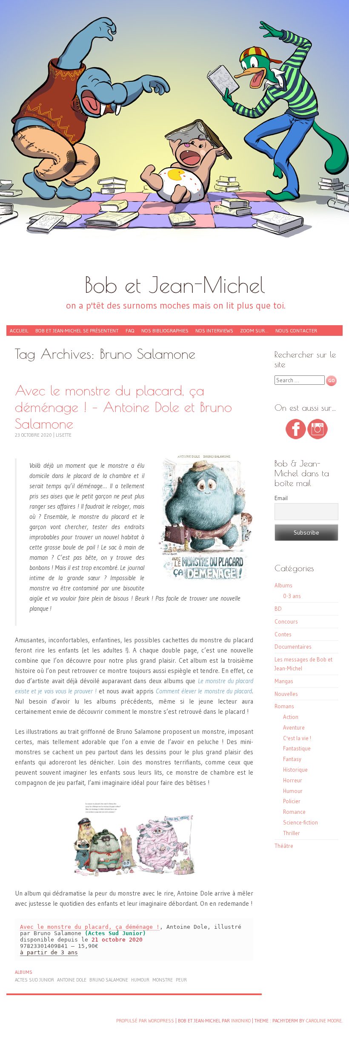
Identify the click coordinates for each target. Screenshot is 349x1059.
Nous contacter (296, 330)
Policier (291, 801)
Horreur (292, 780)
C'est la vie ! (297, 738)
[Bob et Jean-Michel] (174, 140)
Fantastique (297, 748)
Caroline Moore (324, 1021)
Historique (295, 769)
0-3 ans (292, 595)
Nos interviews (214, 330)
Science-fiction (300, 822)
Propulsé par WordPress (145, 1021)
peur (181, 980)
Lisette (64, 435)
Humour (293, 790)
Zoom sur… (254, 330)
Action (290, 716)
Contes (283, 634)
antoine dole (71, 980)
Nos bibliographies (165, 330)
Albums (23, 972)
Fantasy (292, 759)
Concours (286, 621)
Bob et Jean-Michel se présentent (77, 330)
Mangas (284, 681)
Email (281, 498)
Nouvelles (286, 693)
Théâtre (284, 845)
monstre (162, 980)
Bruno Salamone (108, 980)
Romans (284, 706)
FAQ (130, 330)
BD (278, 608)
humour (140, 980)
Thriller (291, 833)
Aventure (294, 727)
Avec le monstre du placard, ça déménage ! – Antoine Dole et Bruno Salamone (123, 407)
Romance (294, 811)
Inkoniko (241, 1021)
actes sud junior (34, 980)
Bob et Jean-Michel (174, 285)
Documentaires (293, 646)
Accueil (19, 330)
